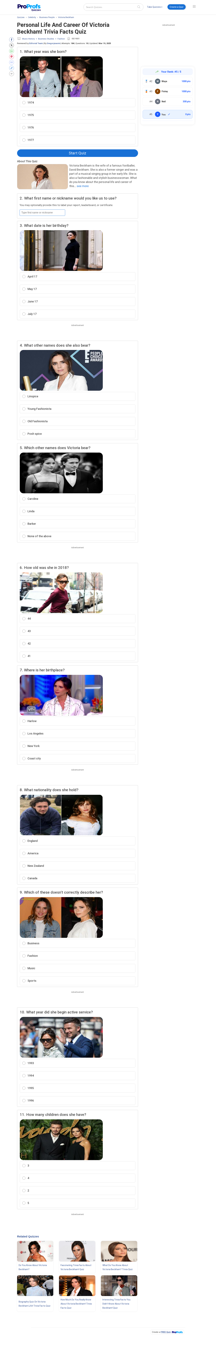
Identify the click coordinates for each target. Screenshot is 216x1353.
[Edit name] (169, 114)
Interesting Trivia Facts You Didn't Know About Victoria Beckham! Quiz (116, 1303)
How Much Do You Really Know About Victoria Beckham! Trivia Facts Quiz (76, 1303)
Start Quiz (77, 153)
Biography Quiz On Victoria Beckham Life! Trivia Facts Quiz (34, 1303)
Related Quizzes (28, 1236)
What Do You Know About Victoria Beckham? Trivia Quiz (117, 1267)
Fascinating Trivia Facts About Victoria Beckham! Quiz (76, 1267)
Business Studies (46, 39)
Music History (28, 39)
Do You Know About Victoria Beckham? (33, 1267)
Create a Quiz (176, 7)
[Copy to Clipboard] (12, 68)
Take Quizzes (154, 7)
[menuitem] (154, 7)
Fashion (61, 39)
